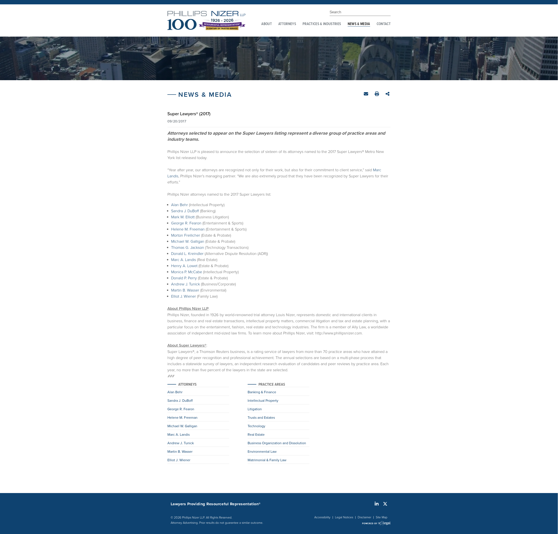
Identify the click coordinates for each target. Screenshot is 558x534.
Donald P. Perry (184, 277)
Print (377, 94)
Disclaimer (364, 517)
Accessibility (322, 517)
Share (388, 94)
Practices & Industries (322, 24)
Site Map (381, 517)
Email (366, 94)
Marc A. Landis (183, 259)
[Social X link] (385, 504)
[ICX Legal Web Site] (376, 523)
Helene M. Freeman (188, 229)
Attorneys (287, 24)
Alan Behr (179, 204)
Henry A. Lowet (184, 265)
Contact (384, 24)
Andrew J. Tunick (185, 283)
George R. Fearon (186, 222)
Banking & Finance (262, 392)
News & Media (359, 24)
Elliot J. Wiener (183, 296)
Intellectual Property (263, 401)
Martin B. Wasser (185, 290)
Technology (256, 426)
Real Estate (256, 435)
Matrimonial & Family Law (267, 460)
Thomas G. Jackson (187, 247)
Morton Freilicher (185, 235)
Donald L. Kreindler (187, 253)
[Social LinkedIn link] (377, 504)
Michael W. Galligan (187, 241)
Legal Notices (344, 517)
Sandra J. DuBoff (185, 210)
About (266, 24)
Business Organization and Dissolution (277, 443)
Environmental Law (262, 452)
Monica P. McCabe (186, 271)
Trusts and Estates (261, 418)
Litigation (255, 409)
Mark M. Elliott (183, 216)
